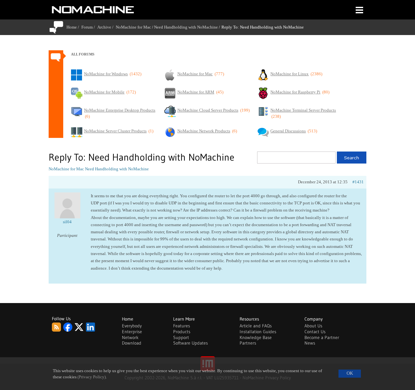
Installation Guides (258, 332)
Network (130, 337)
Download (131, 343)
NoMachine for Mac (133, 27)
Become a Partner (321, 337)
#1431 (358, 181)
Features (181, 326)
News (309, 343)
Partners (248, 343)
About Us (313, 326)
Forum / (89, 27)
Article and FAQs (256, 326)
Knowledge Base (256, 337)
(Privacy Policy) (91, 377)
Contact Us (315, 332)
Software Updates (190, 343)
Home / (73, 27)
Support (181, 337)
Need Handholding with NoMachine (186, 27)
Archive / (106, 27)
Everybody (132, 326)
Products (181, 332)
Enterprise (132, 332)
